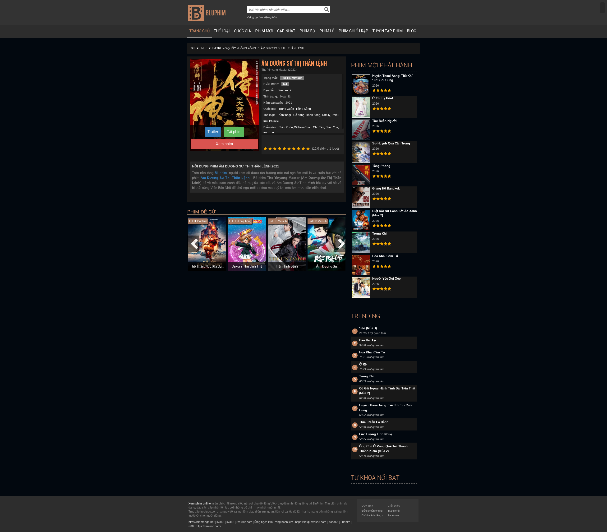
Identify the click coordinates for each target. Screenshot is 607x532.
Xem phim (224, 144)
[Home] (206, 13)
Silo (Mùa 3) (368, 328)
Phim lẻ (326, 31)
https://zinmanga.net (201, 522)
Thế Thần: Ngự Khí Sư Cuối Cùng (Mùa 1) (220, 266)
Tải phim (234, 132)
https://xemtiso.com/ (208, 526)
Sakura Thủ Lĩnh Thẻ (247, 266)
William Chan (303, 127)
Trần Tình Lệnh (287, 266)
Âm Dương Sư (326, 266)
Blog (411, 31)
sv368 (220, 522)
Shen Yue (332, 127)
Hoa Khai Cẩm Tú (385, 256)
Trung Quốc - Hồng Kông (295, 109)
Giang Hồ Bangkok (386, 188)
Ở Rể (363, 364)
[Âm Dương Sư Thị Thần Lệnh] (224, 105)
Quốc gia (242, 31)
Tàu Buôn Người (384, 121)
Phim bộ (307, 31)
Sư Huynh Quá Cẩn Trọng (391, 143)
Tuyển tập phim (387, 31)
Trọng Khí (379, 233)
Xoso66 (333, 522)
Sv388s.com (244, 522)
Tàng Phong (381, 166)
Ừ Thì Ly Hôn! (382, 98)
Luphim (345, 522)
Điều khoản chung (372, 510)
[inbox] (602, 7)
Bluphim (221, 173)
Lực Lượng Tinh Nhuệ (375, 434)
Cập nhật (286, 31)
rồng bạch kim (263, 522)
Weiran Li (285, 90)
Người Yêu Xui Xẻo (386, 278)
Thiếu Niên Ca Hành (373, 422)
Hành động (313, 115)
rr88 (191, 526)
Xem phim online (200, 503)
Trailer (212, 132)
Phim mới (264, 31)
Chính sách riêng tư (373, 515)
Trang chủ (199, 31)
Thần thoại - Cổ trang (290, 115)
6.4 (285, 84)
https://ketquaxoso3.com (310, 522)
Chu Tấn (318, 127)
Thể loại (222, 31)
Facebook (393, 515)
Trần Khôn (286, 127)
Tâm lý (326, 115)
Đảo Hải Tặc (368, 340)
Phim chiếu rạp (353, 31)
